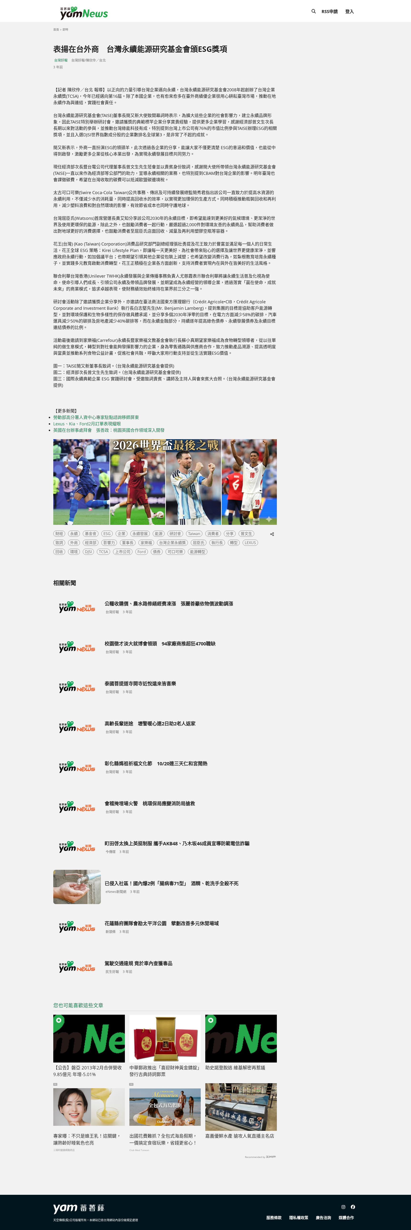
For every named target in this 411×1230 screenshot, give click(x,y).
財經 (59, 533)
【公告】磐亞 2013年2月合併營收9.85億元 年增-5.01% (87, 1071)
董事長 (127, 542)
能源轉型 (197, 551)
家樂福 (146, 542)
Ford (141, 551)
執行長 (217, 542)
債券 (157, 551)
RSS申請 (330, 11)
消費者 (213, 533)
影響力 (109, 542)
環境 (74, 551)
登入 (349, 11)
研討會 (175, 533)
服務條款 (274, 1217)
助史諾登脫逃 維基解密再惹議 (235, 1068)
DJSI (88, 551)
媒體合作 (346, 1217)
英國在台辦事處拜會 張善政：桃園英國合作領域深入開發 (109, 430)
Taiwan (194, 533)
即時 (65, 30)
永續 (74, 533)
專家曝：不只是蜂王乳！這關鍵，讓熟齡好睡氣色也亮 (87, 1139)
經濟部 (90, 542)
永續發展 (140, 533)
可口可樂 (175, 551)
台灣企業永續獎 (172, 542)
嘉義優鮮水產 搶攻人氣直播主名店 (239, 1136)
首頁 (56, 30)
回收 (59, 551)
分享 (230, 533)
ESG (107, 533)
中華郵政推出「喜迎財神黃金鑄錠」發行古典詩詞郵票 (164, 1071)
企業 (121, 533)
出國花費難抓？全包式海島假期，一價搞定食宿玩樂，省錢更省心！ (163, 1139)
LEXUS (250, 542)
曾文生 (246, 533)
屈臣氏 (198, 542)
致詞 (59, 542)
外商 (74, 542)
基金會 (90, 533)
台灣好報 (61, 60)
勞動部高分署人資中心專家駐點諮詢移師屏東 (96, 417)
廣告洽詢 (323, 1217)
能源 (158, 533)
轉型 (234, 542)
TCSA (103, 551)
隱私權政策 (298, 1217)
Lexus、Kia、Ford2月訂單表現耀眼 (87, 424)
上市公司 (122, 551)
